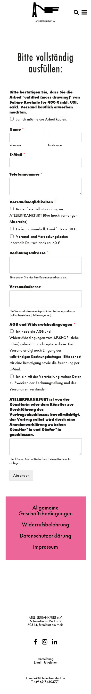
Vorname (15, 145)
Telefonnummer (26, 174)
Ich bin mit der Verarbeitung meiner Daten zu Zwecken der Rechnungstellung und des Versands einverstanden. (45, 383)
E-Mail (17, 154)
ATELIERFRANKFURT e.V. (46, 617)
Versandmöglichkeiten (32, 202)
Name (16, 129)
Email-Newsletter (45, 662)
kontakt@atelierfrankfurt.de (47, 678)
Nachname (55, 145)
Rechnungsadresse (29, 253)
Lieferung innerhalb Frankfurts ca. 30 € (46, 229)
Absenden (21, 475)
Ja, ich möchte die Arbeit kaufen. (41, 119)
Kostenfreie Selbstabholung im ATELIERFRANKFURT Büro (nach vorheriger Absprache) (43, 215)
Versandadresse (25, 286)
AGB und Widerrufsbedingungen (42, 324)
